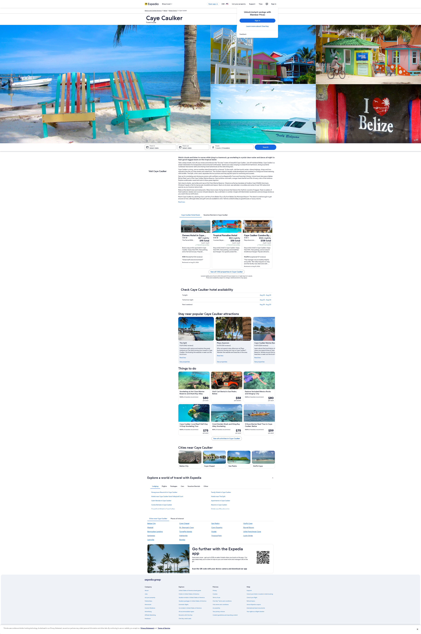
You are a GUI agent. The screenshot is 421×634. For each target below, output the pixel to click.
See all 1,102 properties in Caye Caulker (226, 272)
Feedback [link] (148, 618)
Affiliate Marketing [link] (150, 615)
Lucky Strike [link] (248, 535)
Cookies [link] (215, 594)
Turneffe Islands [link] (185, 531)
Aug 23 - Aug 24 (265, 300)
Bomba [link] (182, 540)
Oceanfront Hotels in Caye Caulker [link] (163, 509)
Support (252, 4)
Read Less (181, 202)
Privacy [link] (215, 590)
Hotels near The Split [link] (218, 496)
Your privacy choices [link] (219, 611)
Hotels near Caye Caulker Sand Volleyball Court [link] (167, 496)
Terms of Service (164, 628)
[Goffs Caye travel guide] (263, 459)
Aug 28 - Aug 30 (265, 304)
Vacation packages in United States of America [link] (192, 601)
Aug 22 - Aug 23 (265, 295)
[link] (257, 34)
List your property (239, 4)
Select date (154, 148)
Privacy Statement (147, 628)
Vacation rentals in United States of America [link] (192, 597)
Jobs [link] (146, 594)
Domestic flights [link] (183, 604)
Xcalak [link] (213, 531)
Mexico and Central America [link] (153, 11)
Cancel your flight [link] (252, 597)
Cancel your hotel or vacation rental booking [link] (260, 594)
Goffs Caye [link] (247, 523)
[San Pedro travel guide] (239, 459)
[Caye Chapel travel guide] (214, 459)
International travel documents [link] (256, 608)
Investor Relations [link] (150, 608)
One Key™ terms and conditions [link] (222, 601)
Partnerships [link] (148, 601)
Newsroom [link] (148, 604)
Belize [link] (165, 11)
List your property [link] (150, 597)
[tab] (191, 215)
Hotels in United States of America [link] (189, 594)
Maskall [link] (150, 527)
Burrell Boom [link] (248, 527)
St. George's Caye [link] (186, 527)
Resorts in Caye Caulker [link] (219, 505)
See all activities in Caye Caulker (226, 438)
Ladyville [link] (150, 540)
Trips (260, 4)
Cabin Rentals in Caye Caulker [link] (161, 501)
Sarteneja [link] (151, 535)
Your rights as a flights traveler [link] (255, 611)
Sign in (273, 4)
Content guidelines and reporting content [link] (225, 615)
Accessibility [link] (216, 608)
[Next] (275, 340)
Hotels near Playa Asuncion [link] (220, 509)
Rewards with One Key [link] (185, 615)
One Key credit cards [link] (185, 618)
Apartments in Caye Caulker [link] (220, 501)
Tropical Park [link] (216, 535)
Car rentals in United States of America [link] (190, 608)
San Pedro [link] (215, 523)
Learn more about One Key (257, 26)
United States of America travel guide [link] (190, 590)
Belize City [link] (151, 523)
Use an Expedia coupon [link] (254, 604)
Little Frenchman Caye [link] (252, 531)
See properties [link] (185, 362)
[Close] (417, 629)
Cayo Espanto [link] (216, 527)
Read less (183, 358)
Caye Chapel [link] (184, 523)
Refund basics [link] (251, 601)
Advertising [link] (148, 611)
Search (265, 147)
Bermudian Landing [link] (155, 531)
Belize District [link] (173, 11)
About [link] (146, 590)
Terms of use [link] (216, 597)
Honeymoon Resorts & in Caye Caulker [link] (164, 492)
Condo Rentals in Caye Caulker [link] (161, 505)
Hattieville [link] (183, 535)
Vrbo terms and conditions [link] (221, 604)
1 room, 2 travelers (222, 148)
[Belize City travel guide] (190, 459)
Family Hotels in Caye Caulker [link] (221, 492)
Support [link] (249, 590)
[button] (210, 478)
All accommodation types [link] (186, 611)
